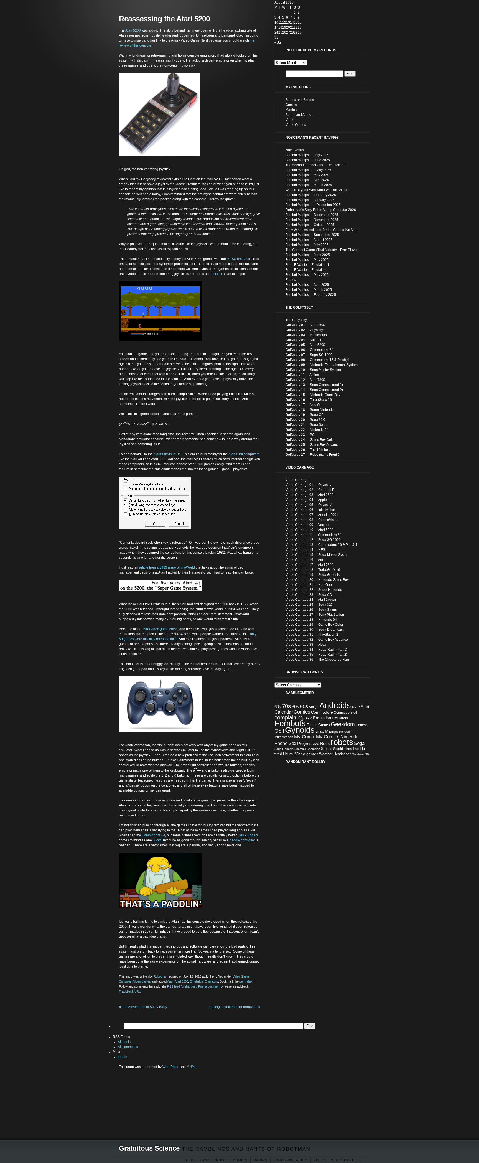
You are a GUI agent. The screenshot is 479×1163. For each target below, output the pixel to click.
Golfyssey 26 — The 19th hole (308, 450)
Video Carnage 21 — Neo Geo (309, 585)
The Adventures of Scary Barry (143, 1007)
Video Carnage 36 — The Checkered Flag (317, 659)
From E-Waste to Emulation (306, 270)
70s (286, 706)
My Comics (328, 736)
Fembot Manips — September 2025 (312, 235)
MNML (192, 1067)
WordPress (170, 1067)
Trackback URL (130, 991)
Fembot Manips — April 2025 (307, 285)
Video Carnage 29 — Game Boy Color (314, 625)
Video (319, 1160)
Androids (335, 705)
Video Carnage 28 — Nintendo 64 (311, 620)
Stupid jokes (342, 749)
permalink (246, 981)
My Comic (304, 736)
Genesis (362, 725)
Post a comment (209, 986)
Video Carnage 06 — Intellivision (310, 510)
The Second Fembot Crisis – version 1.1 (316, 165)
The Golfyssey (296, 320)
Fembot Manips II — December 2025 (313, 205)
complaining (289, 717)
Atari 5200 (133, 30)
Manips (291, 110)
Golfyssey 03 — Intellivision (306, 335)
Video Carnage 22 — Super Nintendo (314, 590)
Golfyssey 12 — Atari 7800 (305, 380)
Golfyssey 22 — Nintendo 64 (307, 430)
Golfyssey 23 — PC (300, 435)
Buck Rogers (248, 835)
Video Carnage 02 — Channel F (310, 490)
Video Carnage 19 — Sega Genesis (313, 575)
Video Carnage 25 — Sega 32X (309, 605)
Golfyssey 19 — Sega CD (305, 415)
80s (295, 706)
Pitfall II (216, 274)
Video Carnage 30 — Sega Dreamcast (314, 630)
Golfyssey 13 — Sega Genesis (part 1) (314, 385)
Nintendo (349, 736)
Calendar (283, 712)
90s (304, 706)
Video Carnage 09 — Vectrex (307, 525)
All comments (128, 1047)
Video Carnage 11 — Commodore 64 (314, 535)
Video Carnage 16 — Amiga (307, 560)
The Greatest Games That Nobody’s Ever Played (322, 250)
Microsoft (345, 731)
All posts (124, 1042)
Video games (142, 981)
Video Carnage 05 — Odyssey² (309, 505)
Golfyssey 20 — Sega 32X (305, 420)
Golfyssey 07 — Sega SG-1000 (309, 355)
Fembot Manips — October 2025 (310, 225)
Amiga (314, 707)
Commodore (322, 712)
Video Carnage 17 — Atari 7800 (309, 565)
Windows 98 (360, 754)
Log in (122, 1057)
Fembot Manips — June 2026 (308, 160)
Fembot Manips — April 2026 (307, 180)
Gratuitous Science (149, 1148)
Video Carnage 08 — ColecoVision (312, 520)
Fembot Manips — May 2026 (307, 175)
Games (324, 725)
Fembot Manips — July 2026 (307, 155)
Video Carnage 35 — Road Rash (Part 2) (316, 654)
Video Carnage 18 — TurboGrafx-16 (313, 570)
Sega (359, 743)
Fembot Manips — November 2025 (312, 220)
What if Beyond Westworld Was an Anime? (317, 190)
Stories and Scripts (206, 1160)
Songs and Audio (290, 1160)
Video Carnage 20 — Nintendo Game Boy (317, 580)
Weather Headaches (335, 754)
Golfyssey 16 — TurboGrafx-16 (309, 400)
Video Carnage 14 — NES (305, 550)
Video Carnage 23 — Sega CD (309, 595)
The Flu (359, 749)
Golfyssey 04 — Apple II (303, 340)
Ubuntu (288, 754)
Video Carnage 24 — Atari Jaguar (311, 600)
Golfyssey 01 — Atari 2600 (305, 325)
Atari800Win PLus (166, 454)
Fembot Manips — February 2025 (311, 295)
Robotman (160, 976)
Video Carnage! (297, 480)
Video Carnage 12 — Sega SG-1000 (313, 540)
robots (342, 742)
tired (278, 754)
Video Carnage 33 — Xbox (306, 645)
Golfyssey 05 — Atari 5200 (305, 345)
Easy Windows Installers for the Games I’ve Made (323, 230)
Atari (170, 981)
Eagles (291, 280)
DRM (308, 718)
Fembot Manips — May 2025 (307, 260)
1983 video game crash (160, 629)
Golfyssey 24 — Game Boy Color (310, 440)
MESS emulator (238, 259)
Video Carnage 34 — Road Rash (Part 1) (316, 650)
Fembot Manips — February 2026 (311, 195)
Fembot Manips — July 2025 (307, 245)
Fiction (312, 725)
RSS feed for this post (182, 986)
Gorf (157, 840)
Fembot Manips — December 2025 (312, 215)
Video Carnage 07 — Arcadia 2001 (312, 515)
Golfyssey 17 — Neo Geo (304, 405)
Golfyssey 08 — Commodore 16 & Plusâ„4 (317, 360)
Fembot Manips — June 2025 (308, 255)
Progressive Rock (313, 743)
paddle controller (242, 840)
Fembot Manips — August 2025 (309, 240)
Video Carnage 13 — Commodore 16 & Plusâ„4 (321, 545)
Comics (240, 1160)
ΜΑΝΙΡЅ (260, 1160)
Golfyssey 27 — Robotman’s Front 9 (313, 455)
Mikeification (283, 737)
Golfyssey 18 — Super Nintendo (310, 410)
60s (277, 706)
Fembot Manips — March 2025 (309, 290)
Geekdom (343, 724)
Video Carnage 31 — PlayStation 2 (312, 635)
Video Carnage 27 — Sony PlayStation (315, 615)
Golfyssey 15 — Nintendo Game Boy (313, 395)
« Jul (278, 42)
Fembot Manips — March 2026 (309, 185)
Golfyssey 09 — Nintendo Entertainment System (322, 365)
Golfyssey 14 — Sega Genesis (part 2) (314, 390)
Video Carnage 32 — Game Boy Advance (317, 640)
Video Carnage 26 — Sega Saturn (311, 610)
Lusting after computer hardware (234, 1007)
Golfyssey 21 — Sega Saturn (307, 425)
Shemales (313, 748)
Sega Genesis (284, 748)
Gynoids (300, 730)
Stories (326, 749)
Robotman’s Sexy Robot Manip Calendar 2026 (321, 210)
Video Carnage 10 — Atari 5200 (309, 530)
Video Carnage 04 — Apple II (307, 500)
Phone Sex (285, 743)
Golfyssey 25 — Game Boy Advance (313, 445)
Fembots (290, 723)
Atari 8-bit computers (243, 454)
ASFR (356, 707)
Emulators (211, 981)
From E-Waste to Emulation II (307, 265)
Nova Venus (295, 150)
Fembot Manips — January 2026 (310, 200)
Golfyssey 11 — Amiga (302, 375)
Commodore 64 (153, 835)
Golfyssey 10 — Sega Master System (313, 370)
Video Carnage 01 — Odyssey (308, 485)
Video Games (344, 1160)
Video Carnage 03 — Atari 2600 (309, 495)
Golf (279, 731)
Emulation (196, 981)
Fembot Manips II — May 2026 (308, 170)
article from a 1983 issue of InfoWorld (167, 567)
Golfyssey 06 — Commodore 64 (309, 350)
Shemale (300, 748)
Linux (319, 731)
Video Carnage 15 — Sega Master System (317, 555)
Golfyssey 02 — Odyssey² (305, 330)
